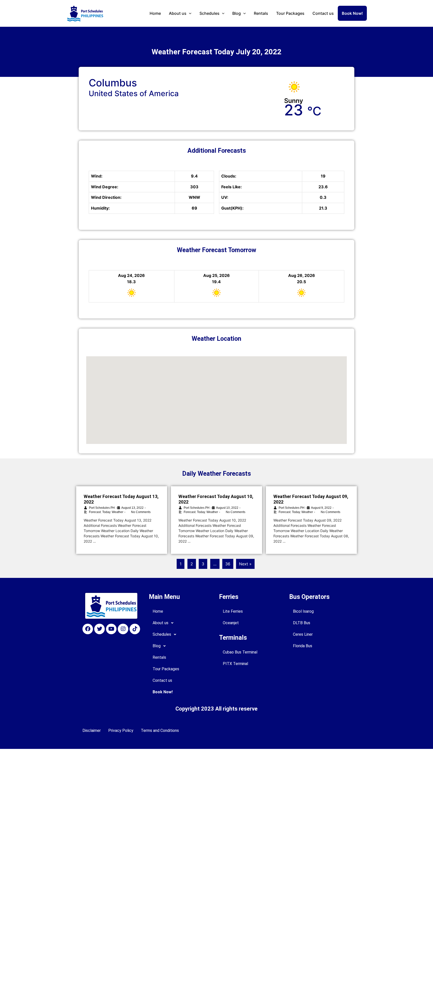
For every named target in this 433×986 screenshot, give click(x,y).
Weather (117, 512)
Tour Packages (290, 13)
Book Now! (352, 13)
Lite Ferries (233, 611)
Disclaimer (91, 730)
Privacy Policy (120, 730)
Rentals (261, 13)
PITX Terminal (235, 663)
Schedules (209, 13)
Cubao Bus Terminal (240, 652)
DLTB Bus (301, 622)
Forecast (95, 512)
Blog (236, 13)
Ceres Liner (303, 634)
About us (177, 13)
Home (155, 13)
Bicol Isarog (303, 611)
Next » (245, 563)
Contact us (323, 13)
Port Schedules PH (102, 508)
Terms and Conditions (160, 730)
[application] (188, 13)
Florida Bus (302, 645)
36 (227, 563)
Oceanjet (231, 622)
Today (106, 512)
